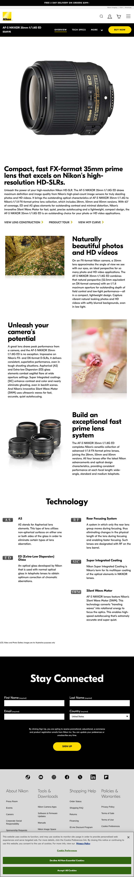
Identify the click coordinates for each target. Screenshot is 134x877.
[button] (10, 3)
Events (9, 808)
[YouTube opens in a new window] (40, 777)
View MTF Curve (89, 222)
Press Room (12, 801)
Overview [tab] (60, 30)
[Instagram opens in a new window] (54, 777)
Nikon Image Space (47, 829)
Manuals (42, 823)
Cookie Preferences (110, 826)
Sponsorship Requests (16, 830)
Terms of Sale (107, 813)
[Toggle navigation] (128, 16)
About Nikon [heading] (17, 791)
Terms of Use (107, 820)
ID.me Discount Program (81, 827)
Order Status (75, 801)
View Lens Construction (22, 222)
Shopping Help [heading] (83, 791)
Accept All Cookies (67, 870)
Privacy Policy (107, 807)
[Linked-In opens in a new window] (93, 777)
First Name (15, 698)
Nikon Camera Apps (47, 807)
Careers (10, 814)
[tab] (95, 30)
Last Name (81, 698)
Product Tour (59, 222)
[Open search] (101, 16)
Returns (73, 814)
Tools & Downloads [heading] (48, 794)
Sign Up (71, 746)
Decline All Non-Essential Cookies (67, 860)
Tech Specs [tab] (79, 30)
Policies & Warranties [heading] (110, 794)
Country (79, 711)
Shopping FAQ (76, 808)
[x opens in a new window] (80, 777)
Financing (74, 821)
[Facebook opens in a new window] (67, 777)
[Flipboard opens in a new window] (106, 777)
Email (11, 711)
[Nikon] (8, 16)
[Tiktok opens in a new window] (27, 777)
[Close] (128, 837)
